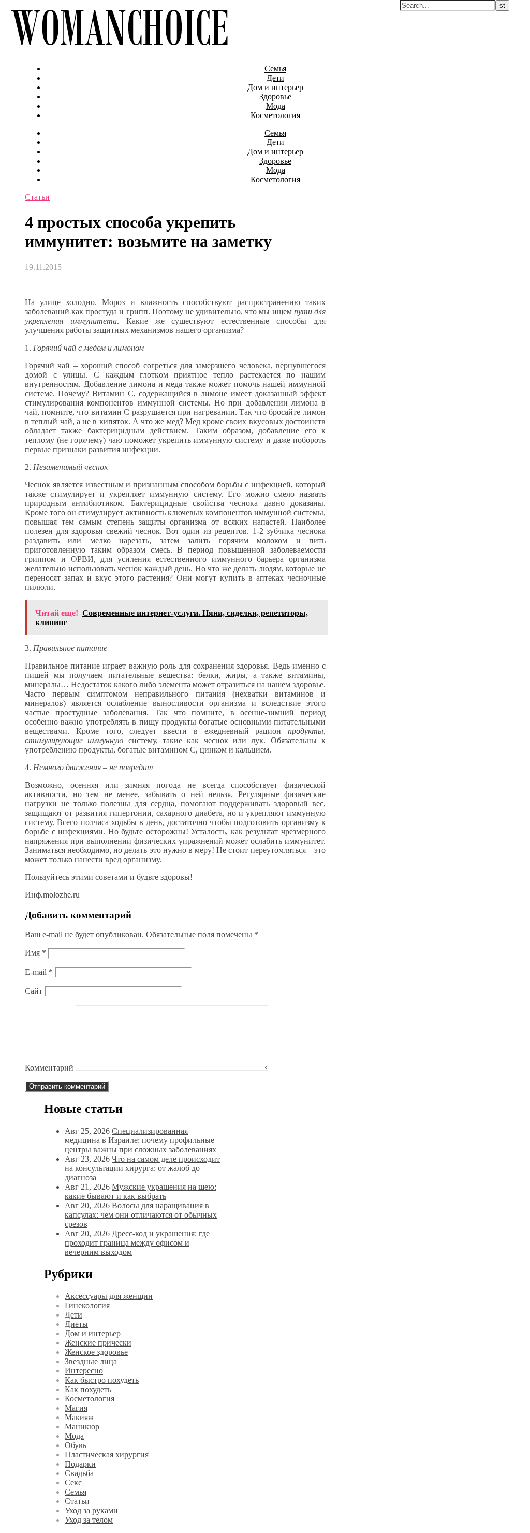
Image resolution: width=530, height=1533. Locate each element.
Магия (76, 1408)
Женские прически (98, 1342)
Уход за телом (89, 1519)
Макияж (79, 1417)
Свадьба (79, 1473)
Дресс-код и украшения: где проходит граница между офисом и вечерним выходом (137, 1242)
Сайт (33, 991)
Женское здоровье (96, 1352)
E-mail (39, 971)
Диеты (76, 1324)
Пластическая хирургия (107, 1454)
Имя (35, 952)
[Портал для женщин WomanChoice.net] (119, 51)
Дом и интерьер (275, 87)
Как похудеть (88, 1389)
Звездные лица (91, 1361)
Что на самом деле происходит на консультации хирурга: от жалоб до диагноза (142, 1168)
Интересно (84, 1370)
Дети (275, 78)
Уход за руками (91, 1510)
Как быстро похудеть (102, 1380)
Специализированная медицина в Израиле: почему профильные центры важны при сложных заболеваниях (140, 1140)
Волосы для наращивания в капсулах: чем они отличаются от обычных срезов (141, 1214)
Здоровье (275, 96)
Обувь (75, 1445)
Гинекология (87, 1305)
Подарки (80, 1463)
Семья (275, 68)
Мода (275, 106)
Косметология (275, 115)
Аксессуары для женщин (109, 1296)
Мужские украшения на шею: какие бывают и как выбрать (140, 1191)
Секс (73, 1482)
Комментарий (49, 1067)
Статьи (37, 197)
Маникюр (82, 1426)
